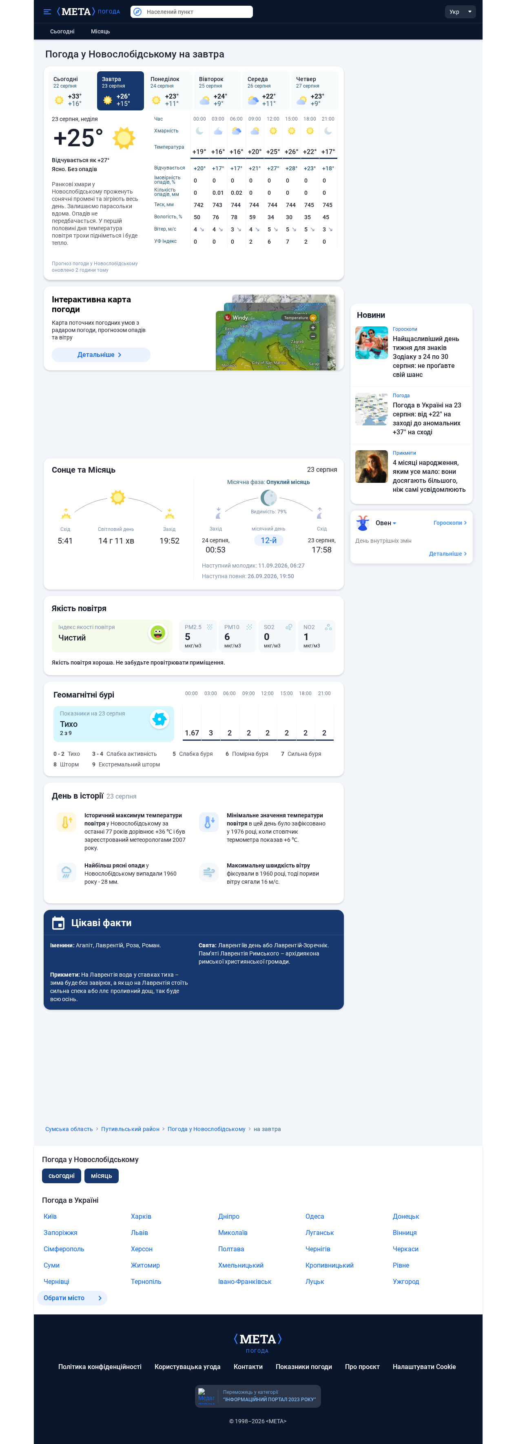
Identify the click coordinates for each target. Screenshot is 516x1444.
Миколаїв (233, 1233)
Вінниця (405, 1233)
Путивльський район (130, 1129)
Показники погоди (304, 1367)
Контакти (248, 1367)
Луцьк (315, 1282)
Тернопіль (146, 1282)
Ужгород (406, 1282)
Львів (139, 1233)
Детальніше (96, 355)
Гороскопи (448, 522)
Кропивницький (330, 1265)
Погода (109, 12)
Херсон (142, 1249)
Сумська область (69, 1129)
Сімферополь (64, 1249)
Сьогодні (62, 31)
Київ (50, 1216)
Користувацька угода (188, 1367)
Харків (141, 1216)
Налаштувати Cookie (424, 1367)
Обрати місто (64, 1298)
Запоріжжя (61, 1233)
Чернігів (318, 1249)
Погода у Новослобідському (207, 1129)
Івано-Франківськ (245, 1282)
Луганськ (320, 1233)
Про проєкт (362, 1367)
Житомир (145, 1265)
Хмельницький (241, 1265)
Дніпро (228, 1216)
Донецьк (406, 1216)
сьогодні (62, 1176)
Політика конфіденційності (100, 1367)
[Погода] (257, 1338)
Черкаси (406, 1249)
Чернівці (56, 1282)
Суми (52, 1265)
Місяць (100, 31)
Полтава (231, 1249)
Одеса (315, 1216)
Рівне (401, 1265)
